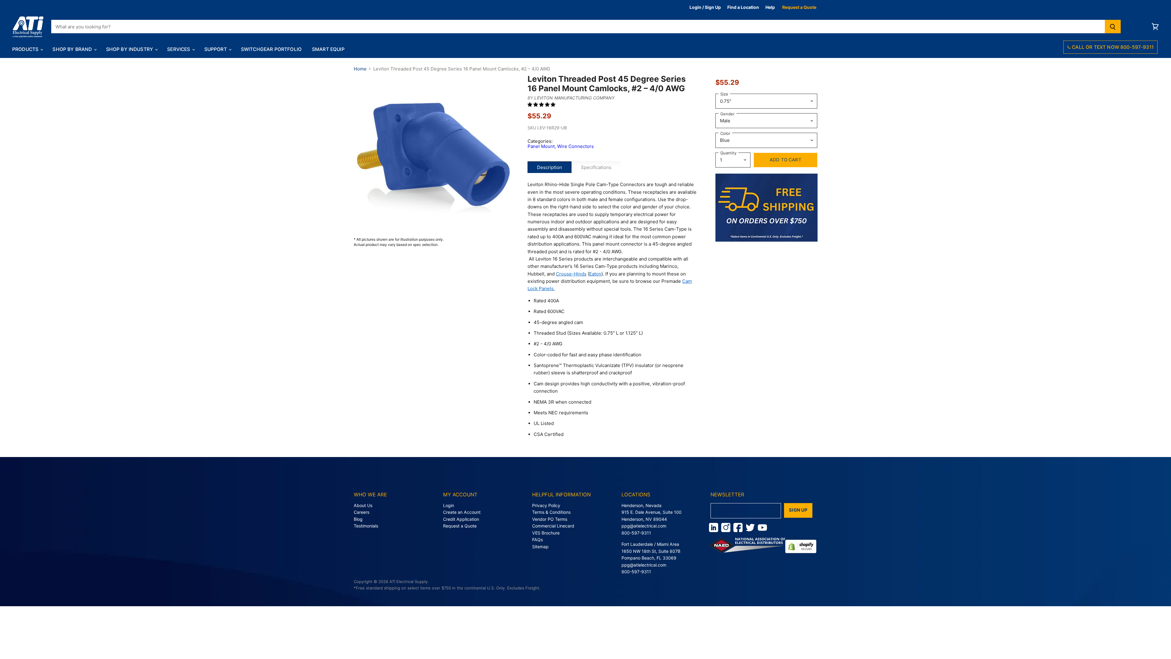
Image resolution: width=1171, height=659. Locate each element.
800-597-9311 (636, 532)
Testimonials (366, 525)
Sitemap (540, 546)
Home (360, 68)
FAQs (537, 539)
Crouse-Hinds (571, 274)
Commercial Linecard (553, 525)
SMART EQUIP (328, 49)
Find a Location (743, 7)
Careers (361, 512)
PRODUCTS (26, 49)
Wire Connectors (575, 146)
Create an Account (462, 512)
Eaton (595, 274)
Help (770, 7)
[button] (542, 104)
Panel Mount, (542, 146)
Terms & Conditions (551, 512)
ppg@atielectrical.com (643, 525)
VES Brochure (546, 532)
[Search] (1113, 27)
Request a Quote (799, 7)
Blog (358, 519)
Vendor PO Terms (549, 519)
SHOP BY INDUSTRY (130, 49)
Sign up (798, 510)
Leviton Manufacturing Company (574, 97)
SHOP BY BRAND (72, 49)
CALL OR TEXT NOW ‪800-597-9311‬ (1112, 47)
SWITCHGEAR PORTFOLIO (271, 49)
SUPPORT (216, 49)
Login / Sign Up (705, 7)
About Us (363, 505)
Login (448, 505)
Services (179, 49)
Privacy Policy (546, 505)
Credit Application (461, 519)
